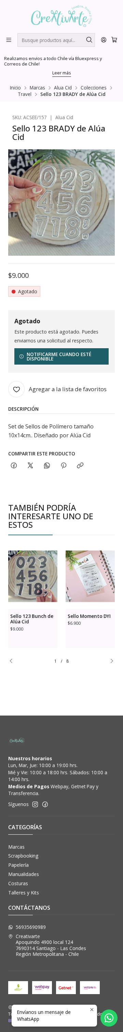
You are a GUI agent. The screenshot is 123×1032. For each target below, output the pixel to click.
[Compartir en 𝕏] (30, 466)
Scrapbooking (23, 855)
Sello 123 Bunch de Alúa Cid (31, 619)
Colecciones (94, 87)
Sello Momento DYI (89, 616)
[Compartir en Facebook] (13, 466)
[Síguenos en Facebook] (45, 804)
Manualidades (23, 874)
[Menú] (8, 39)
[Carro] (114, 39)
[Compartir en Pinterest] (63, 466)
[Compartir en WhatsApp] (47, 466)
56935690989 (31, 927)
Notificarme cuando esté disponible (59, 356)
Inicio (15, 87)
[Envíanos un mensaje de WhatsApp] (109, 1018)
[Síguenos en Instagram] (35, 804)
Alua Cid (63, 87)
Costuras (18, 883)
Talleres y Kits (23, 892)
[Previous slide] (13, 661)
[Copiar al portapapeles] (80, 466)
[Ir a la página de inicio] (61, 16)
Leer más (61, 73)
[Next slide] (110, 661)
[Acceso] (103, 39)
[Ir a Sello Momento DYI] (90, 576)
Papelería (18, 865)
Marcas (37, 87)
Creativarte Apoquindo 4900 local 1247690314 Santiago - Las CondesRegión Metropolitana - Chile (51, 945)
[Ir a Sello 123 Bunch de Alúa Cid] (32, 576)
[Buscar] (89, 40)
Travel (24, 94)
